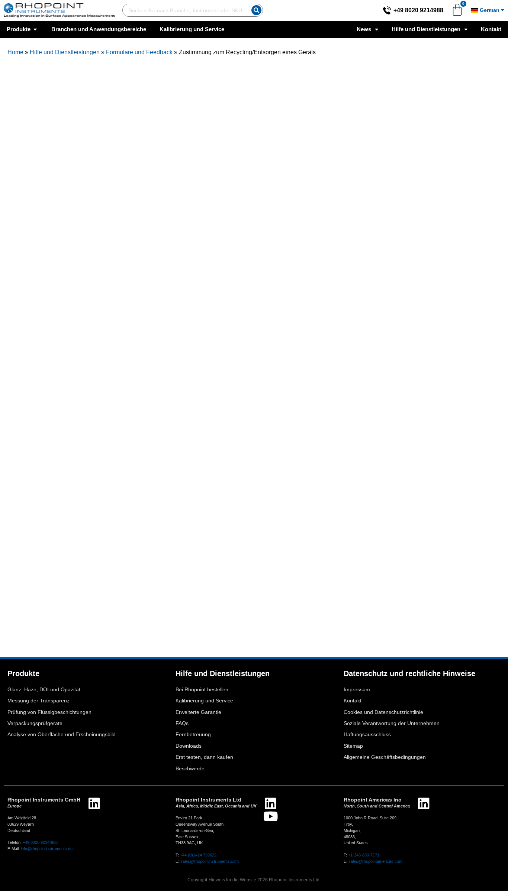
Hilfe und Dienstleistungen (426, 29)
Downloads (189, 746)
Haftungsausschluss (367, 734)
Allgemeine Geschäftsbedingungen (385, 757)
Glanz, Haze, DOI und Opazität (43, 689)
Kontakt (491, 29)
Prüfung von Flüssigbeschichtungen (49, 712)
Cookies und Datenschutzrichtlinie (383, 712)
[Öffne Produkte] (35, 29)
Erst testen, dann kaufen (204, 757)
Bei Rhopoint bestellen (202, 689)
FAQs (182, 723)
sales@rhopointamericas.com (375, 861)
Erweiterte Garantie (198, 712)
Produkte (23, 673)
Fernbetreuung (193, 734)
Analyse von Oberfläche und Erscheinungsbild (61, 734)
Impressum (357, 689)
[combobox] (185, 10)
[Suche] (256, 10)
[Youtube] (270, 816)
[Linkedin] (94, 803)
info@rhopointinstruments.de (47, 848)
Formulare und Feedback (139, 52)
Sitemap (353, 746)
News (364, 29)
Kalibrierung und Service (204, 701)
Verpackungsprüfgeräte (34, 723)
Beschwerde (190, 768)
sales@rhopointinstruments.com (209, 861)
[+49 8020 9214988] (387, 10)
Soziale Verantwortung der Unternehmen (392, 723)
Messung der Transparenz (38, 701)
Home (15, 52)
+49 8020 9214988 (418, 10)
